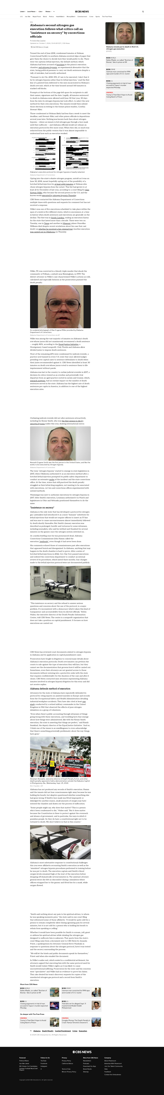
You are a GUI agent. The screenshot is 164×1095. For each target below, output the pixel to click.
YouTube (43, 1061)
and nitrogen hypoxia (48, 67)
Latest (22, 11)
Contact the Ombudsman (112, 1074)
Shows (48, 11)
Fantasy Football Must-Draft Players (28, 1069)
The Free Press (107, 17)
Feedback (107, 1072)
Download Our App (89, 1066)
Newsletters (87, 1061)
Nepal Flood (37, 17)
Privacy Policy (66, 1061)
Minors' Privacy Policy (69, 1072)
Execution (83, 1031)
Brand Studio (87, 1069)
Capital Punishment (63, 1031)
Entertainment (82, 17)
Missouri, (67, 223)
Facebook (44, 1063)
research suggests (37, 381)
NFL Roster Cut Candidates (28, 1066)
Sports (98, 17)
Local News (31, 11)
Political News (24, 1061)
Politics (51, 17)
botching (61, 64)
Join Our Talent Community (113, 1066)
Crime (91, 17)
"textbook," (44, 541)
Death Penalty (47, 1031)
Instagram (44, 1066)
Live (40, 12)
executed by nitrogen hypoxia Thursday (59, 195)
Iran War (27, 17)
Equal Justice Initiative (68, 344)
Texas (46, 223)
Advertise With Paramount (113, 1063)
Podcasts (86, 1063)
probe (51, 479)
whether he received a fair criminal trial (56, 229)
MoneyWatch (71, 17)
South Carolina (57, 217)
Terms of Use (66, 1069)
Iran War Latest (24, 1063)
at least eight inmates (63, 184)
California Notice (67, 1063)
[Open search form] (143, 11)
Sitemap (86, 1072)
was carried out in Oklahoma (42, 232)
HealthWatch (60, 17)
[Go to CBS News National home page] (82, 12)
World (45, 17)
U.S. (21, 17)
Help (106, 1069)
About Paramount (110, 1061)
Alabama (37, 1031)
